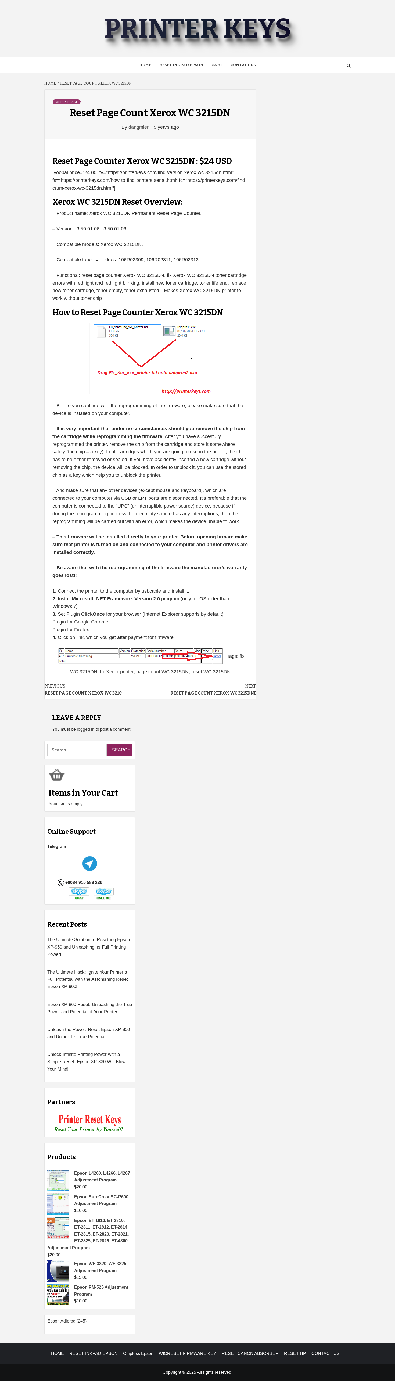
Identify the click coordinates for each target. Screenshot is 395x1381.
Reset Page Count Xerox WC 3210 (83, 690)
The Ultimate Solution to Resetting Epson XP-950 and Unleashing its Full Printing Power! (88, 947)
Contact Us (243, 65)
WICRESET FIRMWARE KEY (187, 1353)
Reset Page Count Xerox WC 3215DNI (213, 690)
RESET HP (295, 1353)
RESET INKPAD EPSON (181, 65)
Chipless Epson (138, 1353)
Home (145, 65)
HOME (57, 1353)
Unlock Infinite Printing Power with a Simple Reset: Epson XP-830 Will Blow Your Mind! (86, 1061)
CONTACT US (325, 1353)
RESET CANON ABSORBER (250, 1353)
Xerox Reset (66, 102)
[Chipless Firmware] (90, 1123)
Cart (216, 65)
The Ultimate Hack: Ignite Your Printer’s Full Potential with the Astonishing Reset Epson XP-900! (87, 979)
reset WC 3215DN (211, 671)
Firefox (81, 629)
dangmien (139, 127)
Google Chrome (91, 622)
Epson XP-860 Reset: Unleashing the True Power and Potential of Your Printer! (89, 1008)
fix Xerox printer (117, 671)
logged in (86, 729)
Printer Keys (197, 28)
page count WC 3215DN (162, 671)
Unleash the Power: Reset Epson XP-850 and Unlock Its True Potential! (88, 1033)
